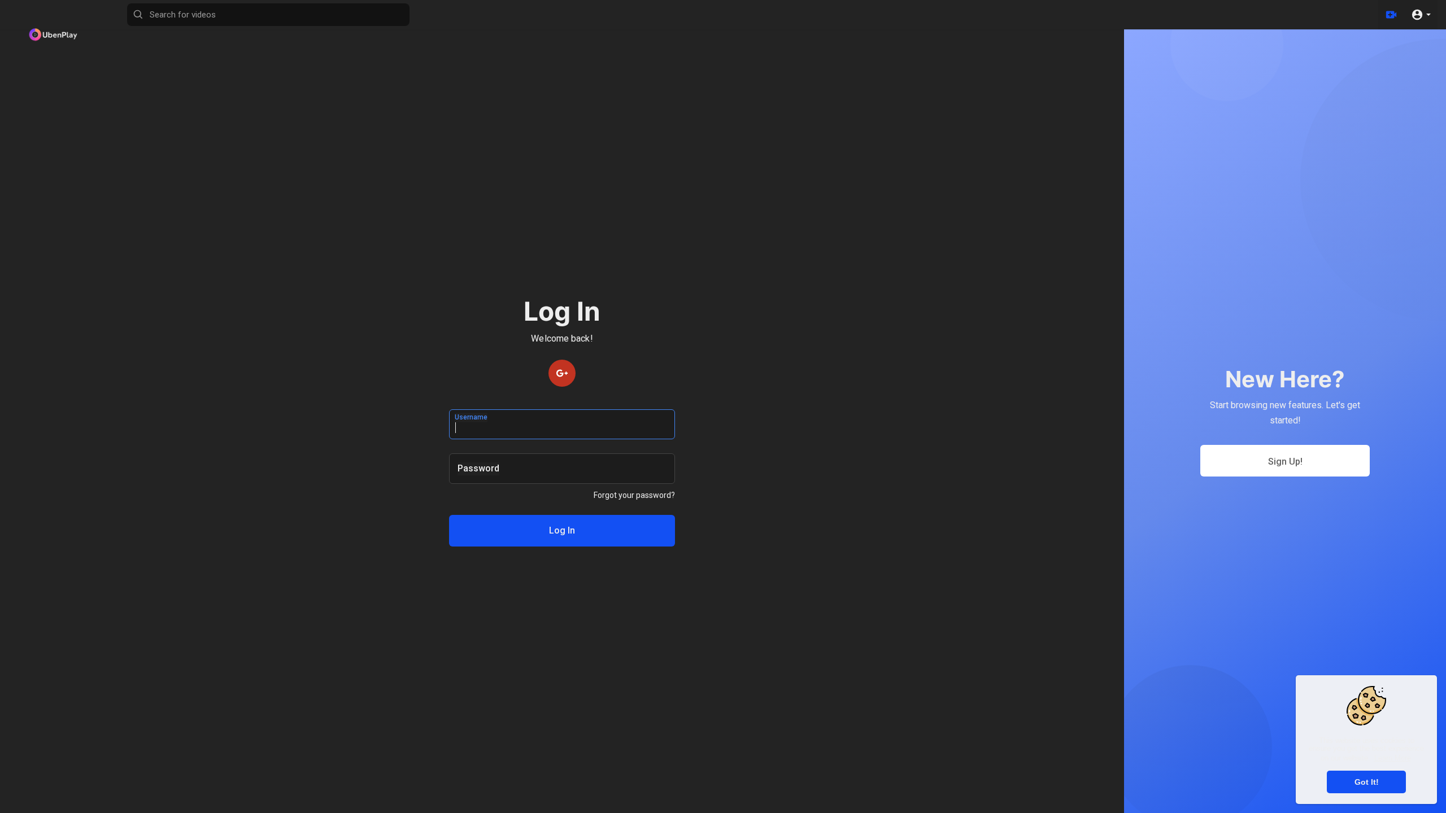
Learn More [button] (1392, 758)
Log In (562, 530)
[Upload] (1391, 14)
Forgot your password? (634, 495)
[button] (1421, 14)
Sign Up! (1285, 461)
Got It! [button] (1366, 781)
